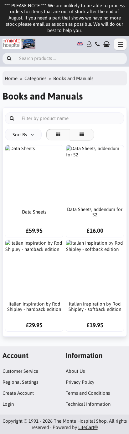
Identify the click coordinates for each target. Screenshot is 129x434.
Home (11, 78)
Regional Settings (20, 382)
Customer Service (20, 371)
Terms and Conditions (88, 393)
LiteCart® (88, 427)
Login (8, 404)
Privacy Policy (80, 382)
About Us (75, 371)
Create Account (18, 393)
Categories (35, 78)
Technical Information (88, 404)
